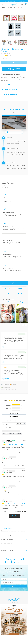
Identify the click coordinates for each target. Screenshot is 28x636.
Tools (14, 7)
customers (18, 433)
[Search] (22, 4)
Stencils (3, 7)
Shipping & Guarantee (10, 94)
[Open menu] (2, 4)
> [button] (14, 516)
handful (11, 431)
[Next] (26, 25)
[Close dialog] (27, 604)
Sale (18, 7)
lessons (17, 431)
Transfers (10, 7)
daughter (11, 433)
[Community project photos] (14, 315)
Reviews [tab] (4, 420)
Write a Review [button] (15, 413)
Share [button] (5, 452)
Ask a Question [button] (15, 416)
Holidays (5, 433)
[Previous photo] (23, 325)
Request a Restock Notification (14, 69)
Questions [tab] (12, 420)
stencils (5, 431)
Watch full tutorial (15, 132)
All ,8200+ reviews (22, 329)
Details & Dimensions (10, 89)
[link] (14, 620)
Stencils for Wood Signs (12, 99)
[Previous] (2, 25)
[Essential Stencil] (14, 4)
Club (22, 7)
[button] (23, 452)
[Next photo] (26, 325)
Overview (7, 84)
